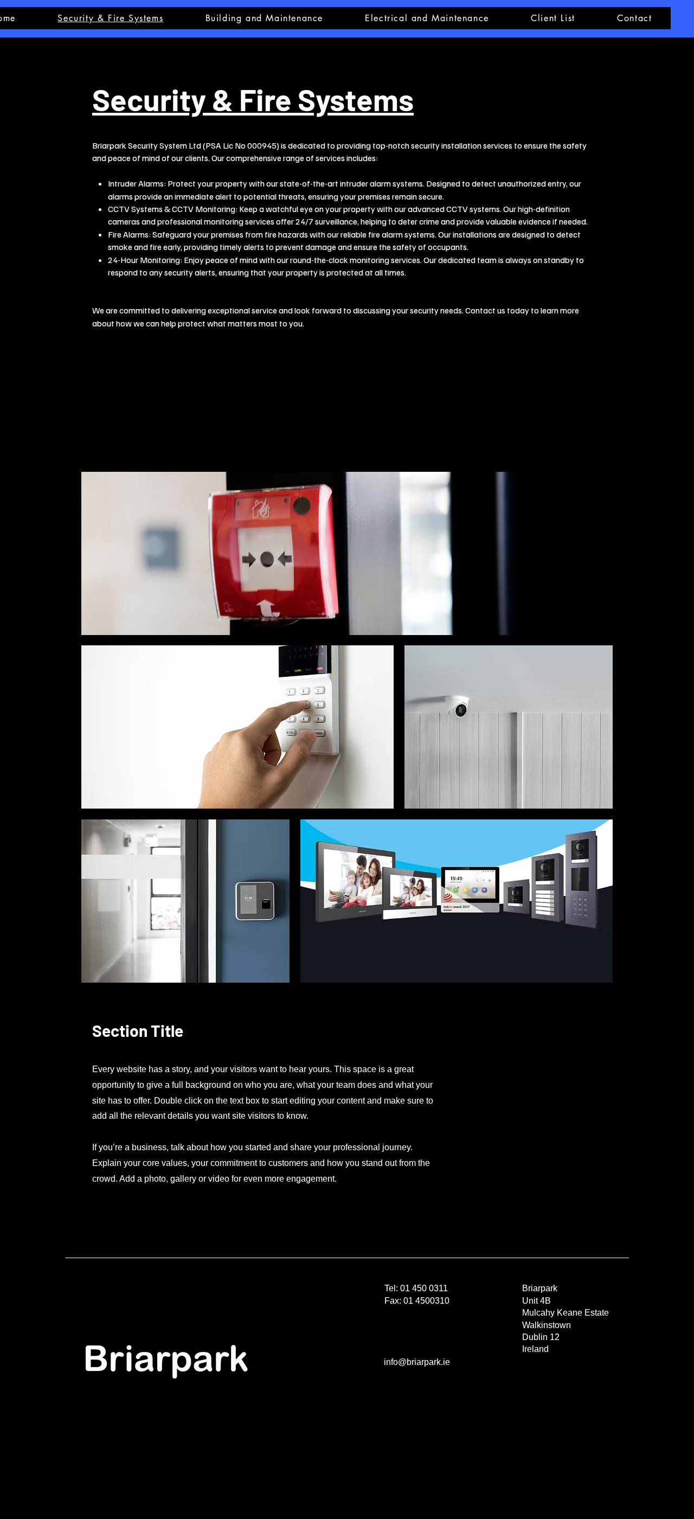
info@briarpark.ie (417, 1362)
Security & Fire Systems (253, 99)
